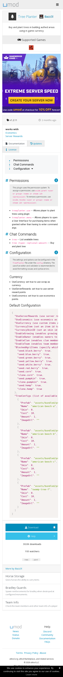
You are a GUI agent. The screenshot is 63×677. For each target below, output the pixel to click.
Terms (19, 652)
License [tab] (12, 149)
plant (36, 559)
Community (47, 634)
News (16, 631)
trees (26, 559)
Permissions (21, 160)
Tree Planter (27, 16)
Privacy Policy (31, 652)
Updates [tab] (37, 143)
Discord (47, 631)
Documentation (47, 638)
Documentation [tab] (16, 143)
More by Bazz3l (14, 568)
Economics (11, 132)
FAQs (47, 641)
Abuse (43, 652)
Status (15, 634)
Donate (16, 638)
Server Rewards (14, 136)
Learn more (31, 674)
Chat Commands (23, 164)
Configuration (21, 168)
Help (33, 536)
